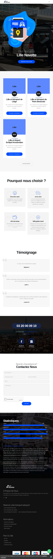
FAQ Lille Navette (8, 526)
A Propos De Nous (8, 544)
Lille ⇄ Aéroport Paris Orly (10, 507)
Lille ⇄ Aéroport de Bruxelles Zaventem (28, 512)
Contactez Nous (7, 542)
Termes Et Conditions (9, 522)
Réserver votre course (26, 61)
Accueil (5, 538)
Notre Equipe (7, 528)
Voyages (6, 540)
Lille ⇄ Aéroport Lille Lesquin (10, 509)
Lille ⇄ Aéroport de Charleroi (10, 512)
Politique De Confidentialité (10, 524)
